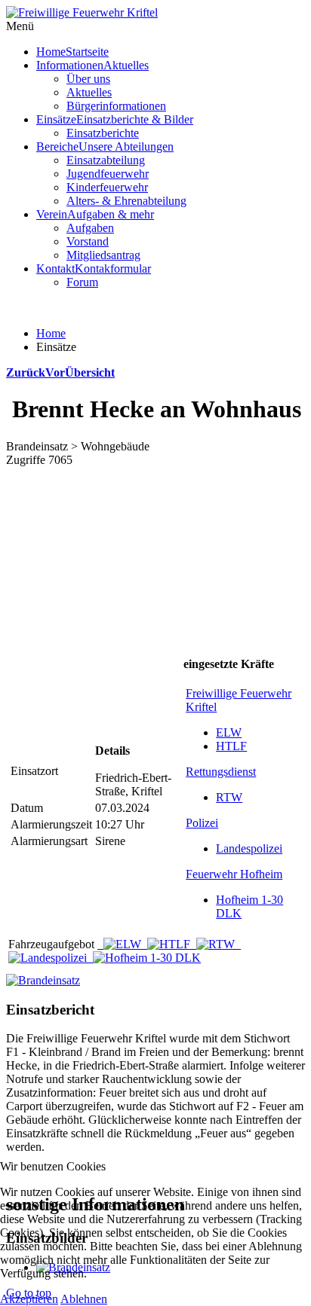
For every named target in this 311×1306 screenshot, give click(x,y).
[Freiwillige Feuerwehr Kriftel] (82, 12)
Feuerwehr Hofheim (234, 874)
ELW (229, 732)
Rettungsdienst (221, 771)
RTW (229, 797)
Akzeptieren (29, 1298)
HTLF (231, 746)
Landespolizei (249, 848)
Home (51, 333)
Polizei (202, 822)
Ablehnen (83, 1298)
